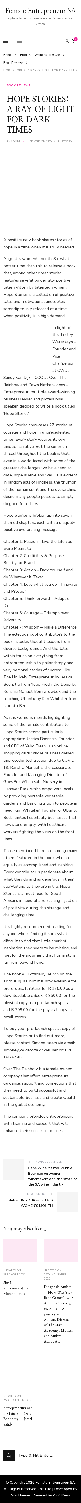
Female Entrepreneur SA (40, 11)
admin (15, 141)
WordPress (62, 1495)
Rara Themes (20, 1495)
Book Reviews (19, 85)
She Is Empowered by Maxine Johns (15, 1288)
